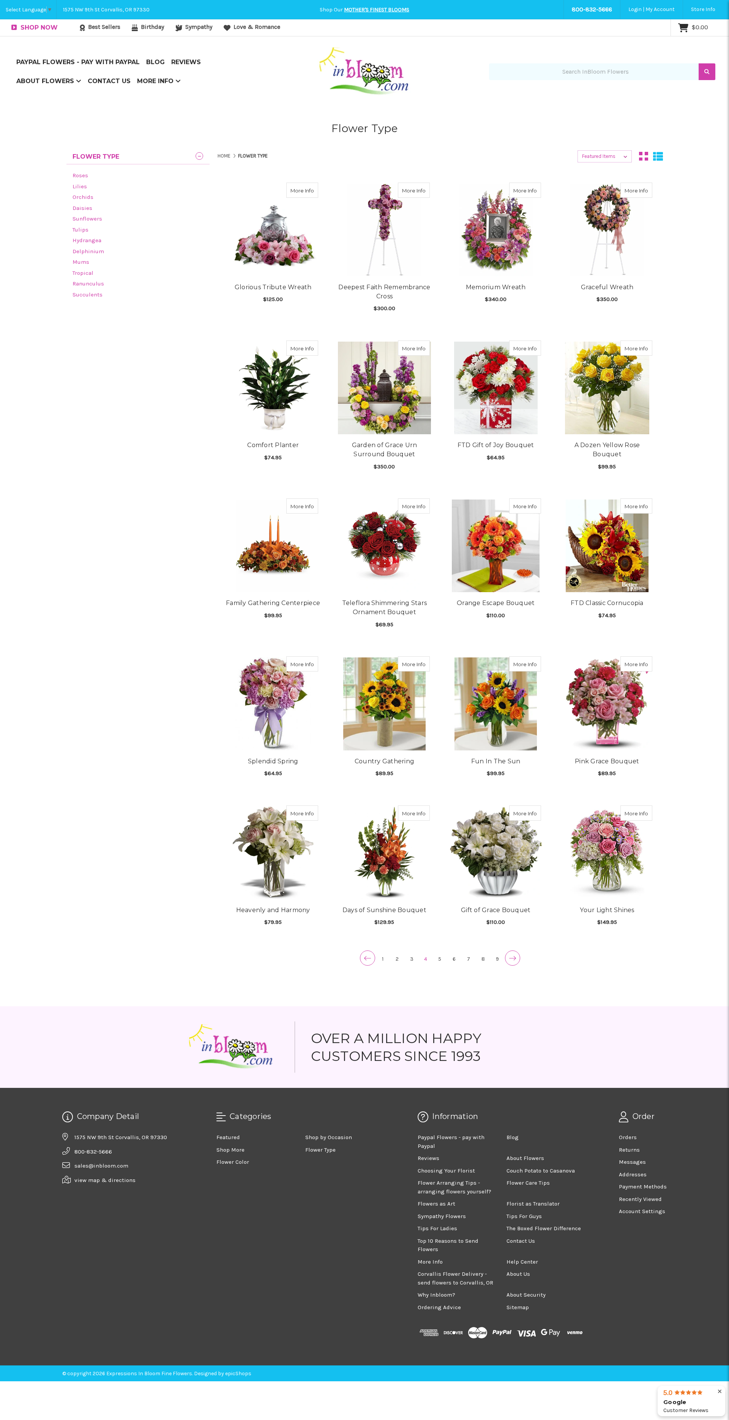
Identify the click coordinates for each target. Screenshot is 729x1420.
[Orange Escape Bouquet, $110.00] (496, 546)
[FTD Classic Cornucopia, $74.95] (607, 546)
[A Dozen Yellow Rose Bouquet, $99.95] (607, 388)
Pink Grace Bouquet (607, 761)
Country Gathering (384, 761)
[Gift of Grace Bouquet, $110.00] (496, 853)
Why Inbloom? (436, 1294)
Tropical (83, 273)
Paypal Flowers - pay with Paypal (78, 62)
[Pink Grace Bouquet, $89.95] (607, 703)
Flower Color (232, 1161)
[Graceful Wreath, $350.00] (607, 230)
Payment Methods (643, 1186)
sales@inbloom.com (101, 1165)
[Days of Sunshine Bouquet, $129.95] (384, 853)
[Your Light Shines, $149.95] (607, 853)
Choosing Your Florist (446, 1170)
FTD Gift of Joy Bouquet (496, 445)
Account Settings (642, 1211)
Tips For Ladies (437, 1228)
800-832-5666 (592, 9)
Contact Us (109, 81)
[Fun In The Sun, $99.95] (496, 703)
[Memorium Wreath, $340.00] (496, 230)
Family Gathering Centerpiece (273, 603)
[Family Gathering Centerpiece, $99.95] (273, 546)
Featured (228, 1137)
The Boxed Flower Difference (544, 1228)
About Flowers (46, 81)
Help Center (522, 1261)
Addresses (633, 1174)
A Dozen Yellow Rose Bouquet (607, 449)
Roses (80, 175)
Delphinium (88, 251)
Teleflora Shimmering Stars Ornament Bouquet (384, 607)
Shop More (230, 1149)
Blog (155, 62)
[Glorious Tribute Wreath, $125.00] (273, 230)
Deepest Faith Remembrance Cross (384, 292)
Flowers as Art (436, 1203)
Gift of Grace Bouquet (495, 910)
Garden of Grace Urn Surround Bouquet (384, 449)
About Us (518, 1273)
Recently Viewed (640, 1199)
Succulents (88, 294)
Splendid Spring (273, 761)
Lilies (80, 186)
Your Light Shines (607, 910)
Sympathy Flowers (442, 1216)
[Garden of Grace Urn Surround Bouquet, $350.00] (384, 388)
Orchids (83, 197)
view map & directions (105, 1180)
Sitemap (518, 1307)
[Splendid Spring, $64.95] (273, 703)
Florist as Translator (533, 1203)
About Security (526, 1294)
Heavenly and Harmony (273, 910)
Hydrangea (87, 240)
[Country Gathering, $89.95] (384, 703)
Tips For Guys (524, 1216)
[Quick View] (310, 190)
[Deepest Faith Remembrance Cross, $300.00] (384, 230)
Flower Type (320, 1149)
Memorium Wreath (496, 287)
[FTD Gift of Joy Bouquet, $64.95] (496, 388)
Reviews (186, 62)
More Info (156, 81)
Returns (629, 1149)
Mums (81, 261)
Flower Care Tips (528, 1182)
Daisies (82, 208)
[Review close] (719, 1392)
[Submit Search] (707, 71)
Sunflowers (87, 218)
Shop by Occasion (328, 1137)
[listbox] (604, 156)
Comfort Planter (273, 445)
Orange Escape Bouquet (496, 603)
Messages (632, 1161)
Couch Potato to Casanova (541, 1170)
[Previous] (367, 958)
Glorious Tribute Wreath (273, 287)
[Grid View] (643, 156)
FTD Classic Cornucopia (607, 603)
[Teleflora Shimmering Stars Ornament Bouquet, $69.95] (384, 546)
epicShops (238, 1373)
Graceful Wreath (607, 287)
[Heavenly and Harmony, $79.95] (273, 853)
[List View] (658, 156)
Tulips (80, 229)
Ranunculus (88, 283)
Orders (628, 1137)
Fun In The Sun (496, 761)
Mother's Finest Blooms (376, 9)
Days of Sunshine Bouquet (384, 910)
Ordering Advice (439, 1307)
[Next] (512, 958)
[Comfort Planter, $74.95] (273, 388)
